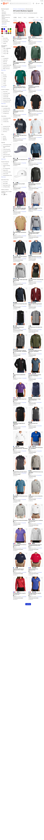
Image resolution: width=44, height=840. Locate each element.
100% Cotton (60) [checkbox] (6, 154)
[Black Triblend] (18, 278)
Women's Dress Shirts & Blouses (6, 16)
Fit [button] (37, 17)
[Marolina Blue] (32, 134)
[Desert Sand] (16, 231)
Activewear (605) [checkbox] (6, 93)
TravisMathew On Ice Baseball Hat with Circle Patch (20, 160)
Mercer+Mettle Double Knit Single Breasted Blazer (19, 63)
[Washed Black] (30, 255)
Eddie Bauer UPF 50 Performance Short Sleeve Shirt (20, 497)
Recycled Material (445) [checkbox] (6, 147)
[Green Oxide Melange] (31, 61)
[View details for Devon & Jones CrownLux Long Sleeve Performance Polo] (36, 511)
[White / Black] (31, 446)
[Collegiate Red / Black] (30, 446)
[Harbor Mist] (16, 255)
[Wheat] (35, 158)
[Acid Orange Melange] (32, 61)
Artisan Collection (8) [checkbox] (7, 65)
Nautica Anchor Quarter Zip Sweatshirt (20, 520)
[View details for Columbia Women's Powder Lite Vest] (20, 462)
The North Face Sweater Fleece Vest (20, 303)
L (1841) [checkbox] (4, 81)
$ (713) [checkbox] (4, 136)
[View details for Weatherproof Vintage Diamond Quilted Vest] (20, 414)
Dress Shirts (4, 12)
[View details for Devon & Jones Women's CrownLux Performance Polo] (20, 535)
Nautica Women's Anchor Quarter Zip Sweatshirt (35, 497)
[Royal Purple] (18, 85)
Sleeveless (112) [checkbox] (6, 111)
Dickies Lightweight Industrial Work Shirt (19, 233)
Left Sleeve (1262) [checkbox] (6, 186)
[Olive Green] (30, 109)
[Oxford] (13, 519)
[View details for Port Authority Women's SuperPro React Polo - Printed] (36, 584)
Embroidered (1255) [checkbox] (7, 118)
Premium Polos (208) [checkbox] (7, 100)
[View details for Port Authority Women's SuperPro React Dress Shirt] (20, 584)
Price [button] (25, 17)
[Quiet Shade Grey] (16, 182)
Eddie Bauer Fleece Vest (33, 423)
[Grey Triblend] (16, 278)
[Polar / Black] (13, 373)
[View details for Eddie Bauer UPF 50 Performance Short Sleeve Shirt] (20, 487)
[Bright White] (14, 446)
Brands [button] (19, 17)
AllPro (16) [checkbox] (5, 61)
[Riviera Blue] (32, 85)
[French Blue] (13, 543)
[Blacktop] (18, 446)
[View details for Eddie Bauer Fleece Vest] (36, 414)
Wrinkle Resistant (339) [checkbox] (7, 175)
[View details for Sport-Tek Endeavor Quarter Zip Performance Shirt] (36, 174)
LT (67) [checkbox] (4, 83)
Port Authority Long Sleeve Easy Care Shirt (35, 39)
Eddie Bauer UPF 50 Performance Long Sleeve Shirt (36, 472)
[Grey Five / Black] (32, 446)
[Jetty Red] (31, 206)
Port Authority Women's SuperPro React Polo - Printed (35, 594)
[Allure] (18, 182)
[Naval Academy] (13, 255)
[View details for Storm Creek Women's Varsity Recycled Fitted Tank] (36, 270)
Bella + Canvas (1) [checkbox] (6, 68)
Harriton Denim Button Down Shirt (35, 256)
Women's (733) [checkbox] (6, 39)
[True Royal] (13, 206)
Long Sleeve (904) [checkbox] (6, 108)
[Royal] (13, 134)
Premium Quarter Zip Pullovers (6, 18)
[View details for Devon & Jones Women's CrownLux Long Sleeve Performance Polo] (36, 535)
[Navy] (13, 422)
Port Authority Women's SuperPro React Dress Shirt (19, 594)
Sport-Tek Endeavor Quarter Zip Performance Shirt (34, 184)
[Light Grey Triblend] (17, 278)
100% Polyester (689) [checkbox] (7, 144)
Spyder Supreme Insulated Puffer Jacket (19, 375)
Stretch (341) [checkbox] (5, 173)
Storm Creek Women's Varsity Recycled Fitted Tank (36, 280)
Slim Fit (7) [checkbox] (5, 131)
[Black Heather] (32, 182)
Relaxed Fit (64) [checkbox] (6, 128)
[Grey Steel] (30, 422)
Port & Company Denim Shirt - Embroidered (18, 111)
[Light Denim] (31, 255)
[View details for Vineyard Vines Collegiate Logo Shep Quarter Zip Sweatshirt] (36, 199)
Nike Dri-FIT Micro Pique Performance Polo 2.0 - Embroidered (20, 39)
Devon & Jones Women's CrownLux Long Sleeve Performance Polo (35, 545)
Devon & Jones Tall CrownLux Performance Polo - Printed (18, 569)
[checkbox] (7, 48)
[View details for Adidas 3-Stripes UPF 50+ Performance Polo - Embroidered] (36, 438)
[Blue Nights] (13, 158)
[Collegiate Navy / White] (35, 446)
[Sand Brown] (30, 278)
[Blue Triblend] (13, 278)
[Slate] (18, 134)
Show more (4, 24)
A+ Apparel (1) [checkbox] (5, 58)
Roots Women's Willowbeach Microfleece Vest (18, 328)
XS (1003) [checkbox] (5, 76)
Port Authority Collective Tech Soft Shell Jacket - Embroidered (35, 351)
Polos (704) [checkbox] (5, 91)
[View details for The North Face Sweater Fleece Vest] (20, 294)
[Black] (34, 109)
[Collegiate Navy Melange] (30, 61)
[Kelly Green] (17, 543)
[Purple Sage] (30, 85)
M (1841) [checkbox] (4, 80)
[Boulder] (30, 470)
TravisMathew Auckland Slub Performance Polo (34, 87)
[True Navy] (35, 373)
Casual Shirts (4, 22)
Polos (3, 10)
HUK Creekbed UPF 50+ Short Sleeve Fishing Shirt (35, 136)
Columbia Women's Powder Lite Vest (20, 471)
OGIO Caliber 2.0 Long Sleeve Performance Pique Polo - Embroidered (20, 448)
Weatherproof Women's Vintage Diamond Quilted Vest (35, 399)
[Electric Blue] (13, 446)
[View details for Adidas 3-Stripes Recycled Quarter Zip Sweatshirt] (36, 53)
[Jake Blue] (34, 206)
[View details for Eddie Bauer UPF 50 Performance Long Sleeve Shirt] (36, 462)
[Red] (14, 85)
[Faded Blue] (13, 109)
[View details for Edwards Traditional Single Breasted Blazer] (36, 294)
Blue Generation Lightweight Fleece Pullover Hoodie (20, 136)
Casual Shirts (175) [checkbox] (6, 101)
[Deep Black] (14, 61)
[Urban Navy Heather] (13, 302)
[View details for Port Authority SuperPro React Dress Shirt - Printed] (36, 150)
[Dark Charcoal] (17, 231)
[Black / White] (34, 446)
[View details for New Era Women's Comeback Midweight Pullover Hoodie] (36, 223)
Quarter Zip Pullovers (6, 21)
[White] (16, 85)
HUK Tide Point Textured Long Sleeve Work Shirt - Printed (20, 257)
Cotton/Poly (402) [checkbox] (6, 149)
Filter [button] (16, 17)
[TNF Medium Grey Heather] (14, 302)
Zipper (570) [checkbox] (5, 170)
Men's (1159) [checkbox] (5, 38)
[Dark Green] (32, 158)
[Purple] (34, 158)
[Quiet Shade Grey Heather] (14, 158)
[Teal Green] (17, 85)
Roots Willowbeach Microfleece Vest (35, 327)
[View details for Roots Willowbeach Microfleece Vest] (36, 318)
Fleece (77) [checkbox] (5, 152)
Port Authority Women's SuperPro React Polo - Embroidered (35, 375)
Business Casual (5, 19)
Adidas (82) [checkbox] (5, 60)
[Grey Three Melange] (34, 61)
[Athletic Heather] (31, 231)
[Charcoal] (32, 109)
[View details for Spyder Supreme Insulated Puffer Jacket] (20, 365)
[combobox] (20, 3)
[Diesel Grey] (17, 446)
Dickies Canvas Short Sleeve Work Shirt (36, 111)
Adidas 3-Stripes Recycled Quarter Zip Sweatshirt (36, 63)
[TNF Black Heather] (16, 302)
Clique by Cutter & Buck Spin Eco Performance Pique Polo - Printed (19, 87)
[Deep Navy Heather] (30, 182)
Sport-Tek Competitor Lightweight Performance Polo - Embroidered (19, 209)
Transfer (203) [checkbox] (5, 121)
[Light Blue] (35, 109)
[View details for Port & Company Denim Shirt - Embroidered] (20, 101)
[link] (6, 3)
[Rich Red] (30, 158)
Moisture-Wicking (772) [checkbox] (6, 166)
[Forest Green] (17, 206)
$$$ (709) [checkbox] (5, 139)
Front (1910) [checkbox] (5, 181)
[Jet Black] (32, 206)
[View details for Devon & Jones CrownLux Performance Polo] (36, 559)
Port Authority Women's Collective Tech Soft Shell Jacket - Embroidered (20, 351)
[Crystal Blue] (18, 255)
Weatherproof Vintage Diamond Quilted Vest (19, 424)
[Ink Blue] (14, 109)
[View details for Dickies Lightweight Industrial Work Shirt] (20, 223)
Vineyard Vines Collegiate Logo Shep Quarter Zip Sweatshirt (35, 209)
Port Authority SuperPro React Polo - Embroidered (20, 400)
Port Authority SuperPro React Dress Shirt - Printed (35, 160)
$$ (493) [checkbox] (4, 138)
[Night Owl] (31, 134)
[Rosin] (30, 397)
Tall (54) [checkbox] (4, 43)
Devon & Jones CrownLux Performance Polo (33, 569)
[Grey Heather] (30, 206)
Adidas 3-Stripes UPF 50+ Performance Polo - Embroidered (36, 448)
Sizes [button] (41, 17)
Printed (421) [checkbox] (5, 119)
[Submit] (11, 3)
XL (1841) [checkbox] (4, 85)
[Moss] (34, 134)
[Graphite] (16, 349)
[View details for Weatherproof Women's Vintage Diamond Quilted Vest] (36, 389)
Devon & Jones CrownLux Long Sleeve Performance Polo (36, 521)
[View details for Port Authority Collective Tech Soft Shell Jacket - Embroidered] (36, 341)
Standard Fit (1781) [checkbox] (6, 126)
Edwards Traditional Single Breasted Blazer (35, 304)
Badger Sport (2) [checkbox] (6, 66)
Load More (28, 604)
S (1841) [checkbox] (4, 78)
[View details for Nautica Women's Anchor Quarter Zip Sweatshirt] (36, 487)
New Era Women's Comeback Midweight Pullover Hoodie (34, 233)
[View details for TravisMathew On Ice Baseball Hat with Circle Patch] (20, 150)
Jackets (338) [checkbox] (5, 96)
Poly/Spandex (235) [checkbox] (7, 151)
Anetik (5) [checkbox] (5, 63)
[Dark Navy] (34, 302)
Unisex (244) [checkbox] (5, 41)
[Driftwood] (31, 470)
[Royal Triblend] (14, 278)
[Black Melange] (35, 61)
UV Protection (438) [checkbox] (7, 171)
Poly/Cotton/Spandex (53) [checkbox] (7, 157)
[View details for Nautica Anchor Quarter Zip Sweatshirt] (20, 511)
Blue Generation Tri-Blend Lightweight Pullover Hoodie (20, 280)
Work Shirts (4, 13)
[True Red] (14, 206)
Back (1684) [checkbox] (5, 183)
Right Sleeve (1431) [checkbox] (6, 185)
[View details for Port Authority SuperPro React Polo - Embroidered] (20, 389)
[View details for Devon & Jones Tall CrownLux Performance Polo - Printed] (20, 559)
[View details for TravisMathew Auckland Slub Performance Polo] (36, 77)
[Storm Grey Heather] (13, 61)
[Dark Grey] (31, 85)
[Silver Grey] (31, 109)
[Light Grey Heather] (31, 182)
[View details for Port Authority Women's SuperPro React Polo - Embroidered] (36, 365)
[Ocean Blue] (13, 85)
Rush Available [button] (31, 17)
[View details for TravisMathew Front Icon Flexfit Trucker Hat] (20, 174)
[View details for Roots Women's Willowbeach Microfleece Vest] (20, 318)
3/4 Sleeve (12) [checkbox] (6, 113)
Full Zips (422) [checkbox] (5, 95)
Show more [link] (3, 70)
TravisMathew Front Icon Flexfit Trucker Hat (19, 184)
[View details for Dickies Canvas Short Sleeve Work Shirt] (36, 101)
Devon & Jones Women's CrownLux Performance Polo (19, 545)
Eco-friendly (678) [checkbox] (6, 168)
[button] (26, 23)
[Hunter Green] (17, 134)
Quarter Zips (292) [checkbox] (6, 98)
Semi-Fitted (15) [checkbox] (6, 129)
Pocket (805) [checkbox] (5, 163)
